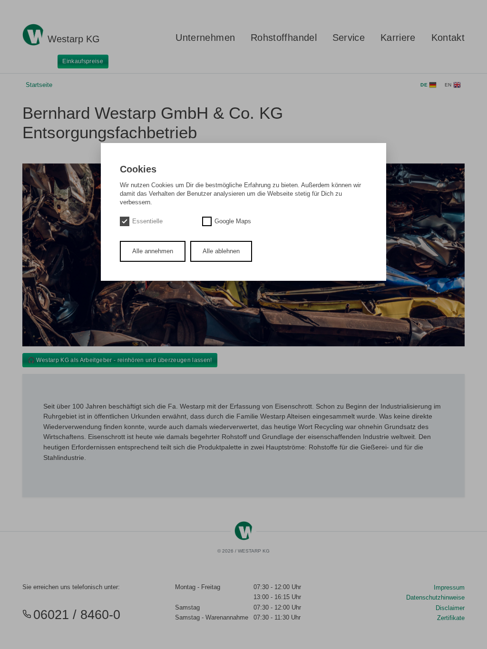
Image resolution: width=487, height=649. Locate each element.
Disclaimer (450, 607)
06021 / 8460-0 (76, 615)
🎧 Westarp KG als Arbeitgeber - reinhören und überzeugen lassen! (120, 360)
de (424, 84)
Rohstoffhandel (284, 37)
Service (348, 37)
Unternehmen (205, 37)
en (449, 84)
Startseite (39, 84)
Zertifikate (451, 617)
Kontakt (448, 37)
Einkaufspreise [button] (82, 61)
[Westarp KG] (33, 29)
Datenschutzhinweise (435, 597)
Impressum (449, 587)
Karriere (398, 37)
